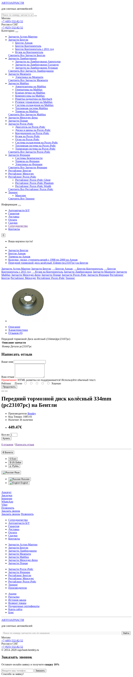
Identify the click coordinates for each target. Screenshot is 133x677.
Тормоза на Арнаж (19, 256)
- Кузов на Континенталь (47, 271)
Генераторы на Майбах (28, 89)
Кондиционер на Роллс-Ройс (32, 133)
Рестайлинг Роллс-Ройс (22, 176)
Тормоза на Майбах (26, 111)
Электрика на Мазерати (29, 77)
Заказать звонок (10, 514)
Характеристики (18, 329)
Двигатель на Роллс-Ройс (30, 126)
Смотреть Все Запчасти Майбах (27, 114)
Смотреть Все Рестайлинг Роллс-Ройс (30, 189)
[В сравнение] (6, 391)
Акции (12, 593)
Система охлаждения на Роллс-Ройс (36, 142)
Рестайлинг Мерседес (21, 173)
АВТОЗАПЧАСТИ (12, 2)
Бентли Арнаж (24, 42)
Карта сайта (15, 609)
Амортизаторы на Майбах (30, 86)
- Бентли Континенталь (88, 268)
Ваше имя (7, 361)
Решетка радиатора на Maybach (33, 98)
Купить (6, 438)
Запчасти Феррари (19, 155)
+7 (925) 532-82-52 (12, 27)
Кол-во (5, 434)
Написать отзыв (24, 444)
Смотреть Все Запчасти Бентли (26, 55)
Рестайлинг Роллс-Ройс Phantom (34, 183)
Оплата (12, 219)
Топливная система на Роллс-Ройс (35, 145)
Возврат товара (17, 603)
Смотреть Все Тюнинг (21, 198)
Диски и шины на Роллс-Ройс (33, 130)
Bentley (32, 413)
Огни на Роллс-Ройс (27, 139)
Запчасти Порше (18, 120)
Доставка (13, 216)
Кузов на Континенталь (29, 52)
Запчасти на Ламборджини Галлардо (37, 64)
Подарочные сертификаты (23, 606)
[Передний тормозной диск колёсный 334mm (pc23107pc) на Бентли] (28, 320)
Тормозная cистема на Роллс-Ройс (35, 148)
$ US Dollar (15, 462)
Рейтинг (6, 383)
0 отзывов (7, 444)
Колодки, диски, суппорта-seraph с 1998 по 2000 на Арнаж (43, 259)
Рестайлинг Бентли (19, 170)
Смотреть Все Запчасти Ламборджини (31, 70)
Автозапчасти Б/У (19, 210)
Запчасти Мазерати (19, 74)
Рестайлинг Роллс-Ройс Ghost (32, 179)
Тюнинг (13, 192)
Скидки (12, 222)
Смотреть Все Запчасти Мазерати (28, 80)
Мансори (20, 195)
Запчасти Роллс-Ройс (20, 123)
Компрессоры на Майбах (30, 95)
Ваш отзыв (7, 376)
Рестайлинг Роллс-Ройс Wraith (33, 186)
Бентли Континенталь (28, 45)
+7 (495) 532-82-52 (12, 21)
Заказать (40, 670)
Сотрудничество (18, 225)
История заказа (17, 599)
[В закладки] (2, 391)
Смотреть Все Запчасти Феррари (27, 167)
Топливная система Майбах (31, 108)
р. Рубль (14, 466)
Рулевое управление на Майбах (33, 102)
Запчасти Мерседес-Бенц (23, 117)
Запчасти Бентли (18, 39)
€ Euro (13, 459)
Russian (25, 479)
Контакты (14, 229)
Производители (17, 587)
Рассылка (13, 596)
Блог (11, 612)
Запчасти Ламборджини (22, 58)
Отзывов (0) (15, 333)
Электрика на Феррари (28, 164)
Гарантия (13, 213)
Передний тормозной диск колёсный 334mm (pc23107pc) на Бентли (48, 262)
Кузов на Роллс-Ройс (27, 136)
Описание (14, 326)
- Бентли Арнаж (62, 268)
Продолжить (9, 387)
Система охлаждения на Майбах (34, 105)
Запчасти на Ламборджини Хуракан (36, 67)
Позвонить (27, 514)
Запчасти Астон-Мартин (22, 36)
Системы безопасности (29, 158)
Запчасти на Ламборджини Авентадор (38, 61)
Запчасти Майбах (18, 83)
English (24, 483)
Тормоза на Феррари (27, 161)
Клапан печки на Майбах (30, 92)
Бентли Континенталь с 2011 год (34, 49)
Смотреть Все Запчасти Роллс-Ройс (29, 151)
